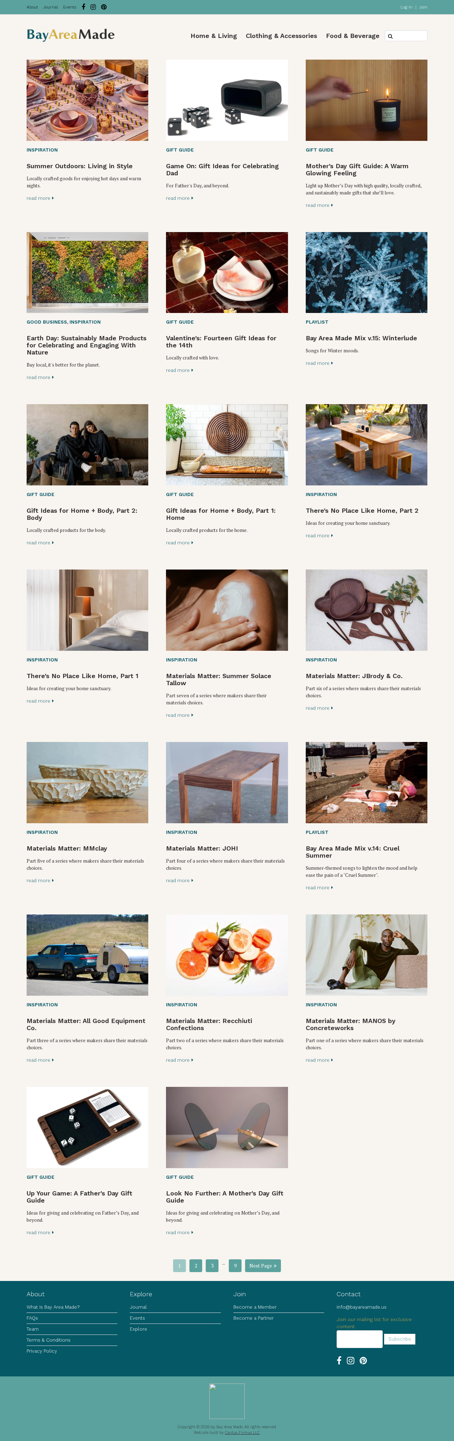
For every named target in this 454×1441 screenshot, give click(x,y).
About (32, 7)
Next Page (260, 1266)
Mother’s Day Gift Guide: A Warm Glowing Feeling (357, 169)
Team (33, 1329)
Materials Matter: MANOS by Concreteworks (350, 1024)
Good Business (47, 322)
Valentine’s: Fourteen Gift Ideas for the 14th (221, 341)
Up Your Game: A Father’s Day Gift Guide (79, 1196)
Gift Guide (180, 150)
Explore (138, 1329)
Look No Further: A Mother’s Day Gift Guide (224, 1196)
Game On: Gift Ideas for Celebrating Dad (222, 169)
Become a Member (255, 1307)
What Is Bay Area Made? (53, 1307)
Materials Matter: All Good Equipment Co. (86, 1024)
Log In (406, 7)
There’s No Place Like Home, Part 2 (362, 510)
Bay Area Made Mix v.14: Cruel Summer (352, 852)
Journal (50, 7)
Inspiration (42, 150)
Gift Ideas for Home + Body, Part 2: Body (82, 514)
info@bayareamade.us (362, 1307)
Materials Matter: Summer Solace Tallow (218, 679)
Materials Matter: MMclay (67, 848)
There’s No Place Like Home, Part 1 (82, 676)
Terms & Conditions (49, 1340)
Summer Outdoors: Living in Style (80, 166)
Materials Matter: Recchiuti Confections (209, 1024)
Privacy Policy (42, 1351)
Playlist (317, 322)
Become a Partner (253, 1318)
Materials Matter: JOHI (202, 848)
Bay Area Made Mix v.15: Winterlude (361, 338)
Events (69, 7)
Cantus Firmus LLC (242, 1432)
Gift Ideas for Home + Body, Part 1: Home (221, 514)
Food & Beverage (353, 35)
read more (38, 198)
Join (423, 7)
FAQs (32, 1318)
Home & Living (213, 35)
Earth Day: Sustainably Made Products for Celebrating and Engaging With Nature (86, 345)
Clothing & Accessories (281, 35)
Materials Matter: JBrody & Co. (354, 676)
